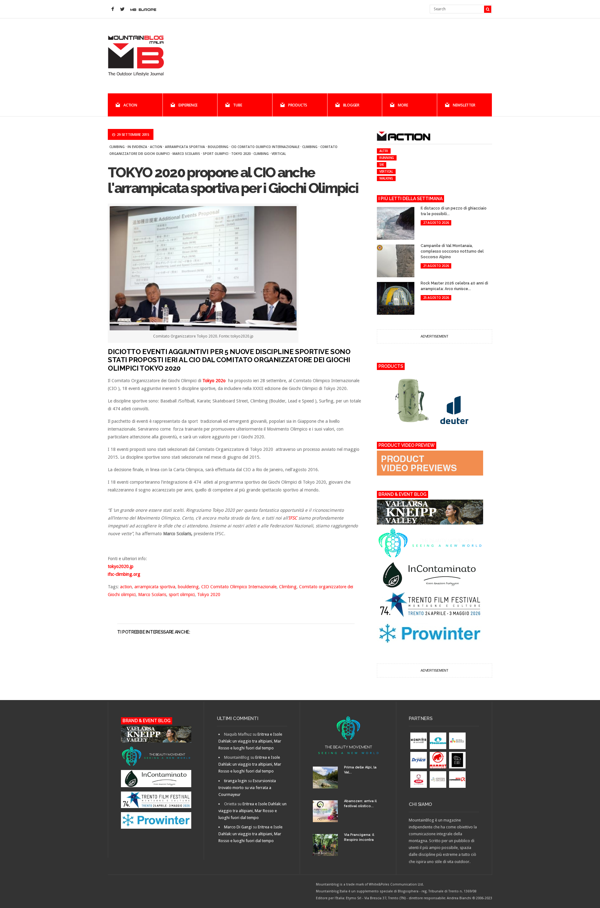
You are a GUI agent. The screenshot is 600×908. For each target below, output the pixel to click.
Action (130, 105)
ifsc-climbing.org (124, 574)
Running (386, 157)
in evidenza (137, 147)
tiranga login (235, 780)
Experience (188, 105)
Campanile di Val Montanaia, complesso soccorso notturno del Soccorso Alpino (452, 251)
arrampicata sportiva (185, 147)
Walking (386, 178)
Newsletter (464, 105)
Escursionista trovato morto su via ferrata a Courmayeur (247, 787)
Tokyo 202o (214, 380)
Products (297, 105)
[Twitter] (122, 9)
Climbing (117, 147)
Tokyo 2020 (241, 153)
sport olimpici (215, 153)
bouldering (218, 147)
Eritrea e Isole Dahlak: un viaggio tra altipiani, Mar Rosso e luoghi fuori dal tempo (250, 741)
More (403, 105)
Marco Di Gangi (238, 827)
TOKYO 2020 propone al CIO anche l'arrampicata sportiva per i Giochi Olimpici (233, 180)
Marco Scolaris (186, 153)
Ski (381, 164)
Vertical (279, 153)
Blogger (351, 105)
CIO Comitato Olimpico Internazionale (265, 147)
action (156, 147)
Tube (237, 105)
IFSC (292, 518)
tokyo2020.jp (120, 566)
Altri (383, 151)
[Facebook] (112, 9)
